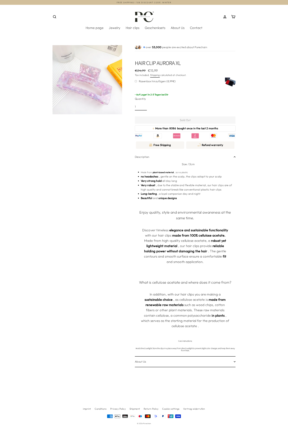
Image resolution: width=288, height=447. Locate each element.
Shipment (134, 408)
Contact (196, 28)
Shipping (155, 75)
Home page (95, 28)
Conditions (101, 408)
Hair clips (133, 28)
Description (142, 157)
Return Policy (151, 408)
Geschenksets (155, 28)
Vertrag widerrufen (194, 408)
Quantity (140, 98)
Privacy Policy (118, 408)
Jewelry (114, 28)
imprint (87, 408)
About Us (178, 28)
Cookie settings (171, 408)
